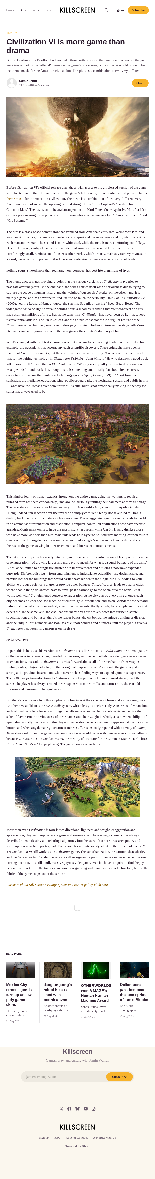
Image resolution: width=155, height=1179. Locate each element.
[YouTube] (86, 1109)
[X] (61, 1109)
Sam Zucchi (28, 81)
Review (11, 32)
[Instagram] (94, 1109)
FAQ (57, 1137)
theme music (15, 199)
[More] (49, 10)
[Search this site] (106, 10)
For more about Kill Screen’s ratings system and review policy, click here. (57, 885)
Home (10, 10)
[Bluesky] (77, 1109)
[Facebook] (69, 1109)
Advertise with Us (104, 1137)
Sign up (44, 1137)
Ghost (86, 1146)
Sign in (119, 10)
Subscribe (138, 10)
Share (140, 83)
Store (23, 10)
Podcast (36, 10)
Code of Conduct (77, 1137)
